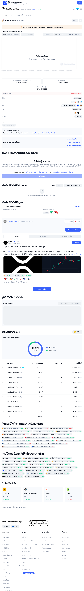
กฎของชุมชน (26, 555)
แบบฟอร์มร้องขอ (47, 541)
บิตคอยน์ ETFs (7, 555)
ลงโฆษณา (5, 541)
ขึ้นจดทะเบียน (46, 537)
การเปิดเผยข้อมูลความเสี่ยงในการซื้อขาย (62, 172)
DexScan (5, 562)
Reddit (64, 555)
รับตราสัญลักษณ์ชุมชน (75, 145)
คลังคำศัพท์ (45, 552)
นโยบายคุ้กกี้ (26, 552)
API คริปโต (6, 559)
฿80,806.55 (15, 461)
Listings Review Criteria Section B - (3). (43, 133)
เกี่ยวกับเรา (25, 537)
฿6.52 (35, 476)
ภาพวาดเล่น (6, 587)
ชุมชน (64, 541)
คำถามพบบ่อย (46, 548)
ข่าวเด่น (5, 552)
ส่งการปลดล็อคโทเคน (74, 142)
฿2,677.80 (15, 464)
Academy (5, 537)
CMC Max (5, 548)
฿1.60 (12, 458)
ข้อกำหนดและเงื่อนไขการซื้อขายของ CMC (37, 172)
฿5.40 (35, 470)
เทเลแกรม (65, 544)
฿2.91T (31, 9)
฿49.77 (61, 458)
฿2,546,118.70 (36, 458)
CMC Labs (6, 544)
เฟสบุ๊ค (64, 552)
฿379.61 (13, 470)
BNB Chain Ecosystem (8, 125)
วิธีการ (24, 566)
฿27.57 (35, 473)
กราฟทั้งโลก (6, 573)
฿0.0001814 (58, 473)
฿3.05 (67, 467)
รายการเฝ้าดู (6, 584)
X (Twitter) (65, 537)
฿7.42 (13, 467)
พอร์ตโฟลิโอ (6, 580)
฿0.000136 (14, 473)
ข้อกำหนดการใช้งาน (28, 541)
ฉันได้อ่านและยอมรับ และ (43, 172)
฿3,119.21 (40, 461)
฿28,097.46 (64, 461)
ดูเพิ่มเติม (77, 206)
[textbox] (36, 223)
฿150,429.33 (60, 470)
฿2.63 (13, 476)
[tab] (18, 34)
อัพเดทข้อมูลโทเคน (74, 139)
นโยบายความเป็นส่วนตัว (30, 544)
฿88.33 (39, 467)
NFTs (4, 577)
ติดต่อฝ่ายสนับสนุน (48, 544)
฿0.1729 (59, 464)
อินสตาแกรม (66, 548)
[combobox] (48, 34)
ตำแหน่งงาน (26, 569)
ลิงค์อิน (64, 559)
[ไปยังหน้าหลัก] (10, 9)
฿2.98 (38, 464)
